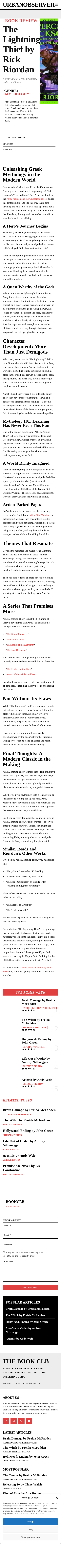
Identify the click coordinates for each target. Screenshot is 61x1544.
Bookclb (21, 137)
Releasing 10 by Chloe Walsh (22, 1484)
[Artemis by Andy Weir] (11, 1082)
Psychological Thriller (39, 1008)
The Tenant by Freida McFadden (25, 1475)
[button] (56, 1497)
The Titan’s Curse (16, 639)
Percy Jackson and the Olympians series (27, 198)
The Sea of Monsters (17, 634)
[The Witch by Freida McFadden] (11, 1024)
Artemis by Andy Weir (37, 1079)
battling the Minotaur (39, 515)
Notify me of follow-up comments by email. (25, 1252)
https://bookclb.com (12, 1206)
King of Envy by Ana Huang (22, 1493)
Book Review (21, 21)
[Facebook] (6, 157)
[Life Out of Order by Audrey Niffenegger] (11, 1063)
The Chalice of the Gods (19, 669)
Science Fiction (33, 1066)
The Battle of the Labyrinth (20, 644)
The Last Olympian (16, 650)
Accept (30, 1521)
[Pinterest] (19, 157)
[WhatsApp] (25, 157)
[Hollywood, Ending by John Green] (11, 1043)
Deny (30, 1529)
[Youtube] (29, 1421)
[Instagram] (13, 1421)
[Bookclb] (5, 137)
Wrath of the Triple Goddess (21, 674)
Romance (7, 1489)
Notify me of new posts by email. (20, 1256)
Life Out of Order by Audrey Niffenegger (36, 1060)
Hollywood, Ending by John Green (36, 1040)
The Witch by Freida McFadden (36, 1021)
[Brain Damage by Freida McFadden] (11, 1005)
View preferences (30, 1537)
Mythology (17, 94)
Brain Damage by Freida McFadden (38, 1002)
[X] (12, 157)
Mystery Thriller (35, 1027)
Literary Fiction (34, 1047)
